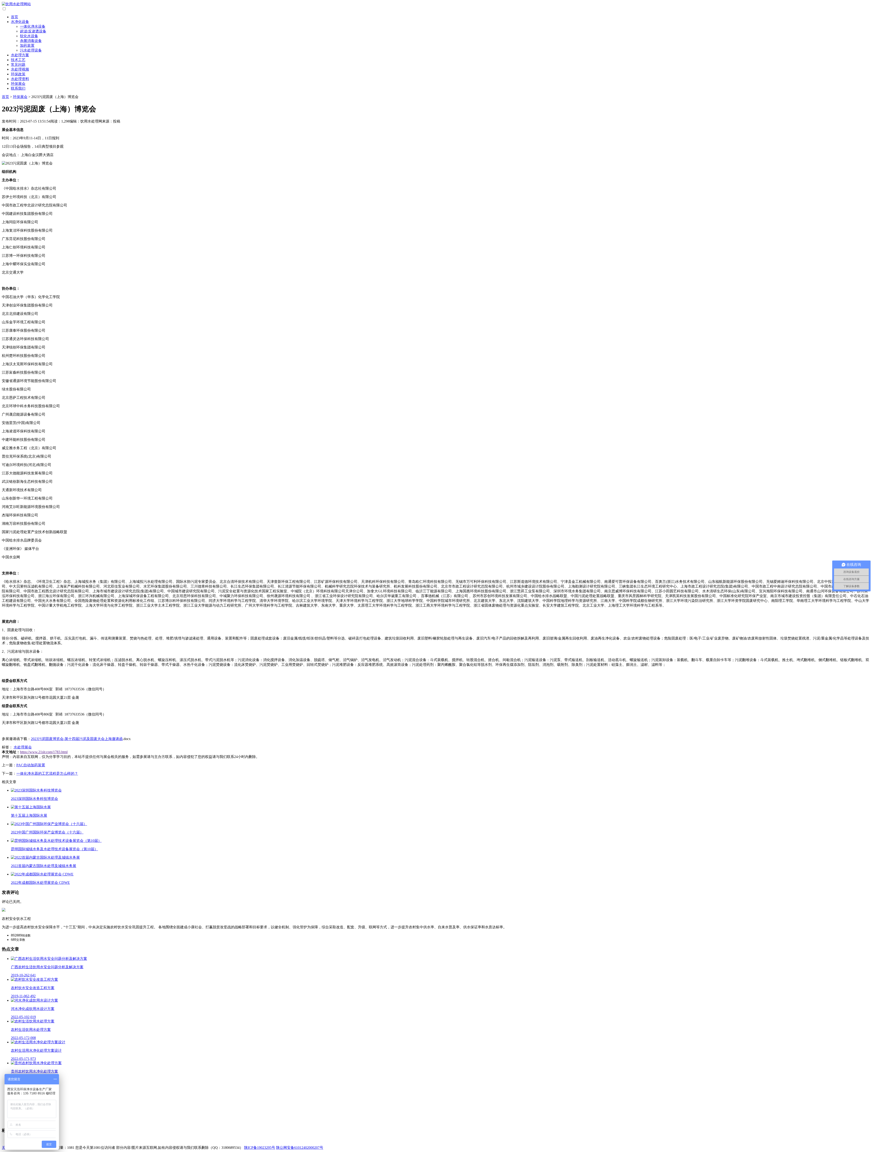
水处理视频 (20, 69)
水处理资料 (20, 79)
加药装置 (27, 45)
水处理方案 (20, 55)
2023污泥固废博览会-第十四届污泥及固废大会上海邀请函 (77, 739)
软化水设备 (29, 36)
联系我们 (18, 88)
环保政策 (18, 74)
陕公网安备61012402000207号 (299, 1148)
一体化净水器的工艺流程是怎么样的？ (47, 773)
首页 (14, 17)
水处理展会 (23, 747)
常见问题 (18, 64)
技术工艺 (18, 60)
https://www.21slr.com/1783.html (44, 752)
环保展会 (18, 84)
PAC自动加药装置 (30, 765)
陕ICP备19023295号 (259, 1148)
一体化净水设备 (32, 26)
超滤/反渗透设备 (33, 31)
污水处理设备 (31, 50)
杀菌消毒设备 (31, 41)
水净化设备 (20, 22)
